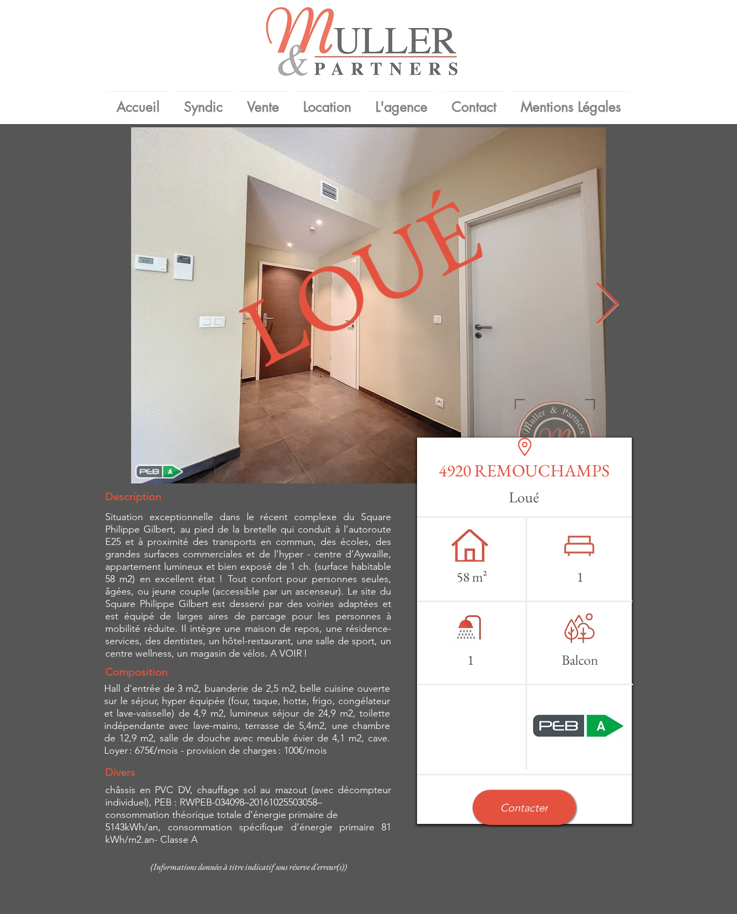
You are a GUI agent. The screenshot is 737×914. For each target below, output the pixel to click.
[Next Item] (606, 306)
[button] (524, 807)
